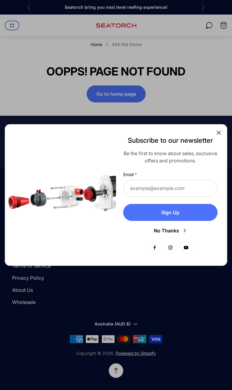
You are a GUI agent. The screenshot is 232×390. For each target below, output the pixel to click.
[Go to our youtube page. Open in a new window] (186, 248)
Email (128, 174)
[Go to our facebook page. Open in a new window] (155, 248)
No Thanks (166, 231)
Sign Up (170, 212)
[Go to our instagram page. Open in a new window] (170, 248)
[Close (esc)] (218, 132)
